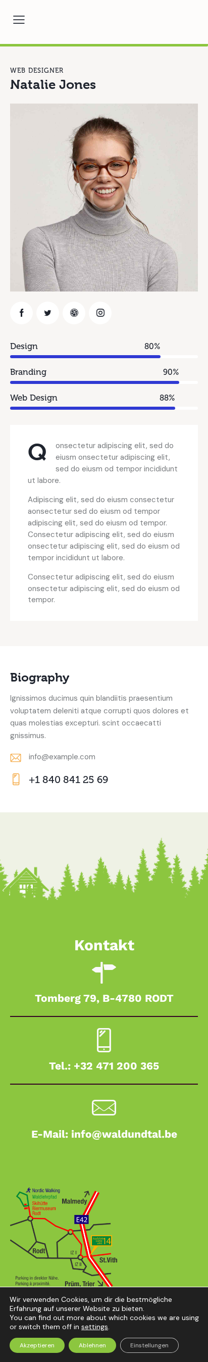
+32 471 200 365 (116, 1065)
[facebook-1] (21, 313)
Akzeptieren (37, 1345)
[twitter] (47, 313)
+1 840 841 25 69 (68, 779)
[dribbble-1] (74, 313)
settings (94, 1326)
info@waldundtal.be (124, 1134)
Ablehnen (92, 1345)
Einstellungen (149, 1345)
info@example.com (62, 757)
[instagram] (100, 313)
